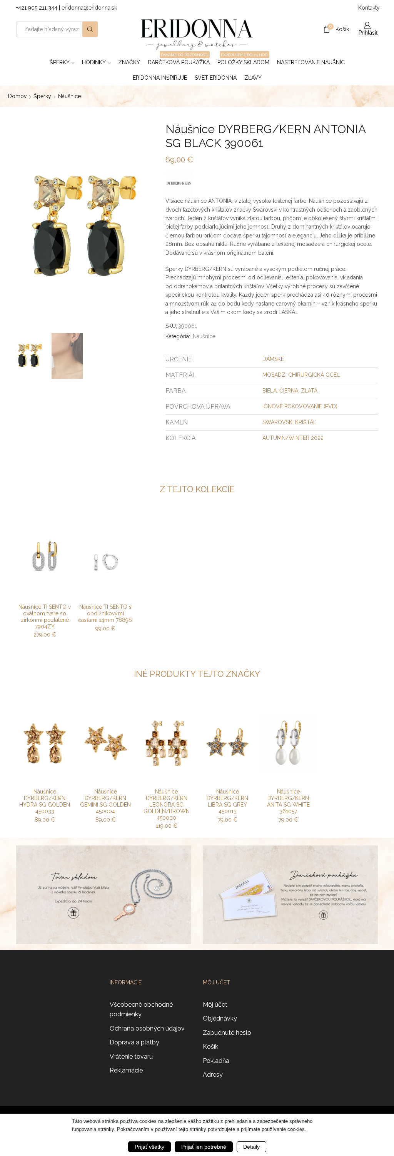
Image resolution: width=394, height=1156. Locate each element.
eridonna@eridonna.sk (89, 8)
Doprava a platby (134, 1042)
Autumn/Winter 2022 (293, 438)
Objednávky (220, 1018)
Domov (17, 96)
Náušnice (69, 96)
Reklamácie (126, 1070)
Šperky (60, 62)
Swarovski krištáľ (289, 422)
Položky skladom (243, 60)
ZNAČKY (129, 62)
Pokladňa (216, 1060)
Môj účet (215, 1004)
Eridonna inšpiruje (160, 78)
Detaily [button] (251, 1147)
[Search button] (90, 29)
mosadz (273, 375)
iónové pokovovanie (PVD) (299, 406)
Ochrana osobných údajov (147, 1028)
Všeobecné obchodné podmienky (141, 1009)
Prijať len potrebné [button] (203, 1147)
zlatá (309, 391)
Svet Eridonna (216, 78)
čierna (288, 391)
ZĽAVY (253, 78)
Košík (210, 1046)
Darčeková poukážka (179, 60)
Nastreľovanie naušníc (311, 62)
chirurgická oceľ (314, 375)
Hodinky (94, 62)
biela (269, 391)
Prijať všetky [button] (149, 1147)
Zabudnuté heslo (227, 1032)
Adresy (213, 1074)
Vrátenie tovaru (131, 1056)
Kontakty (368, 8)
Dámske (273, 359)
